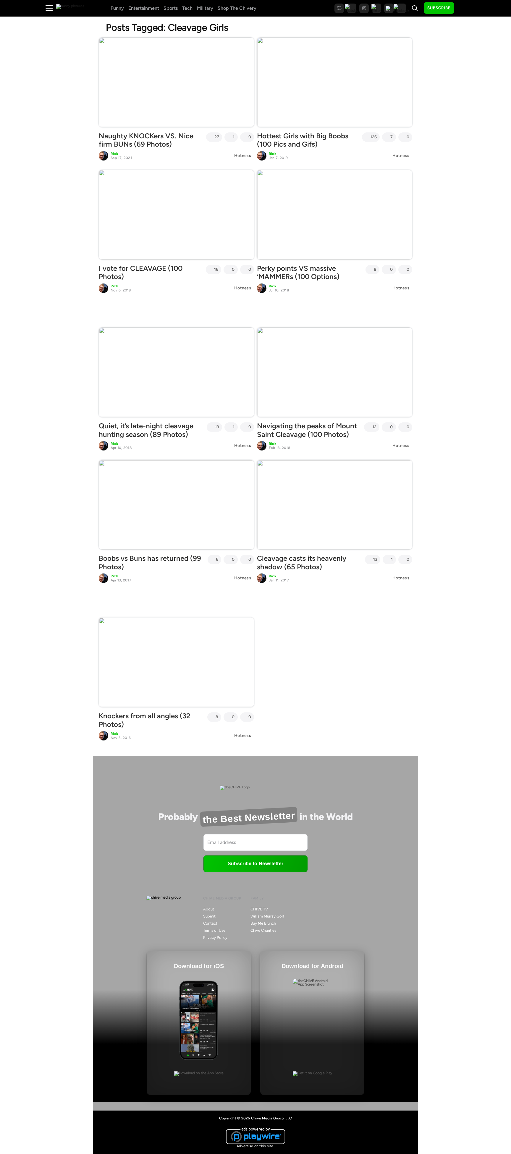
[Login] (464, 8)
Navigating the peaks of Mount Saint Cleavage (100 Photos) (307, 430)
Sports (171, 8)
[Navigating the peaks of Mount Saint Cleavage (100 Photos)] (334, 372)
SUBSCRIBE (439, 8)
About (208, 909)
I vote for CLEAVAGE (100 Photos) (140, 272)
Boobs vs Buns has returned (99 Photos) (150, 562)
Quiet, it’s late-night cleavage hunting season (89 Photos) (146, 430)
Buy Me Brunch (263, 923)
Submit (209, 916)
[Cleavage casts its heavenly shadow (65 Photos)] (334, 504)
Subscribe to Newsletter (255, 863)
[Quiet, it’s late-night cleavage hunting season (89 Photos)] (176, 372)
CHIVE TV (259, 909)
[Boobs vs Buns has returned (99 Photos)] (176, 504)
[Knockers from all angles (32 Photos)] (176, 662)
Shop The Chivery (237, 8)
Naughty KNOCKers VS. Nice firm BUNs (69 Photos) (146, 140)
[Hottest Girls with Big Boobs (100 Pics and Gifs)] (334, 82)
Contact (210, 923)
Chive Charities (263, 930)
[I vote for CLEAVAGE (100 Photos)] (176, 214)
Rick (114, 154)
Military (205, 8)
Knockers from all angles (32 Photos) (144, 720)
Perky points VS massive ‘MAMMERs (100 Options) (298, 272)
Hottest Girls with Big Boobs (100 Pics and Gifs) (302, 140)
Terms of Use (214, 930)
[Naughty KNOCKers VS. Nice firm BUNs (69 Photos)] (176, 82)
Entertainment (143, 8)
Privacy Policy (215, 937)
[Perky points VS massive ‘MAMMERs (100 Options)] (334, 214)
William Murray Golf (267, 916)
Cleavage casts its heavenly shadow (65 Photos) (301, 562)
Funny (117, 8)
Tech (187, 8)
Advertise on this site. (255, 1146)
